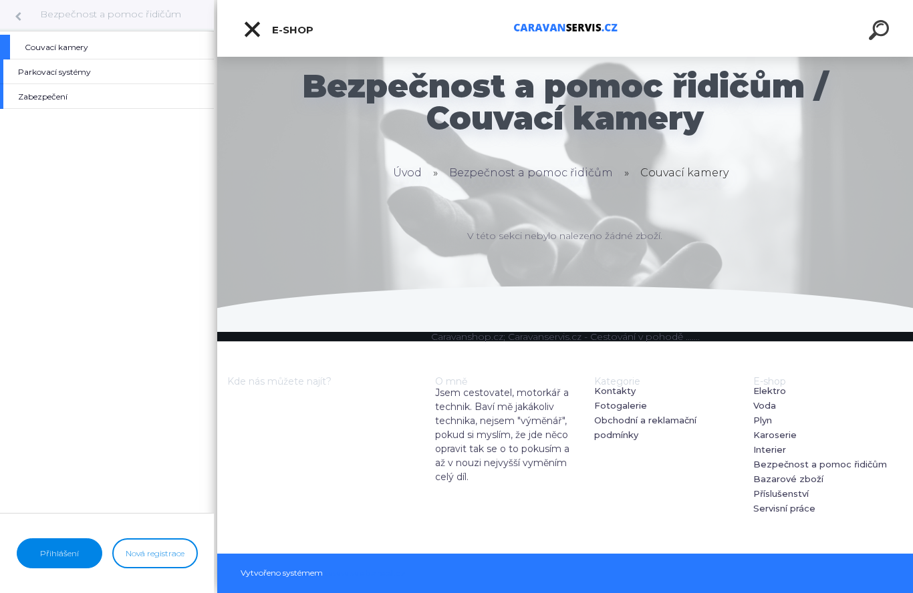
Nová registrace (155, 553)
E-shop (291, 29)
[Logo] (565, 28)
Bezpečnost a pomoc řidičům (110, 14)
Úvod (407, 172)
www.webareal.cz (365, 573)
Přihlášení (59, 553)
